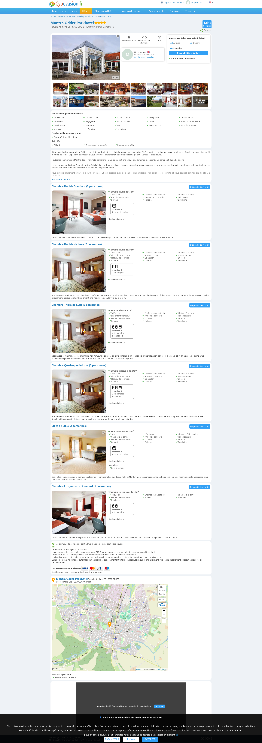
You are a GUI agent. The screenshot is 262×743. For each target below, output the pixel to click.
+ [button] (164, 610)
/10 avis (207, 24)
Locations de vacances (131, 11)
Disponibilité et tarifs (199, 187)
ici (177, 734)
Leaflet (138, 669)
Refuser (131, 739)
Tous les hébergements (64, 11)
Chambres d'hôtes (104, 11)
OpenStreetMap (161, 669)
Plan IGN (162, 590)
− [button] (164, 614)
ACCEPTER (150, 739)
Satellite (162, 594)
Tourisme (190, 11)
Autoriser (159, 706)
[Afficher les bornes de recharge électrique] (162, 604)
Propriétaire (196, 2)
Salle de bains (115, 219)
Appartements (156, 11)
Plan (161, 587)
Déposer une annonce (174, 2)
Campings (174, 11)
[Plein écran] (164, 621)
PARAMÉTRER (112, 739)
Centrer (162, 599)
